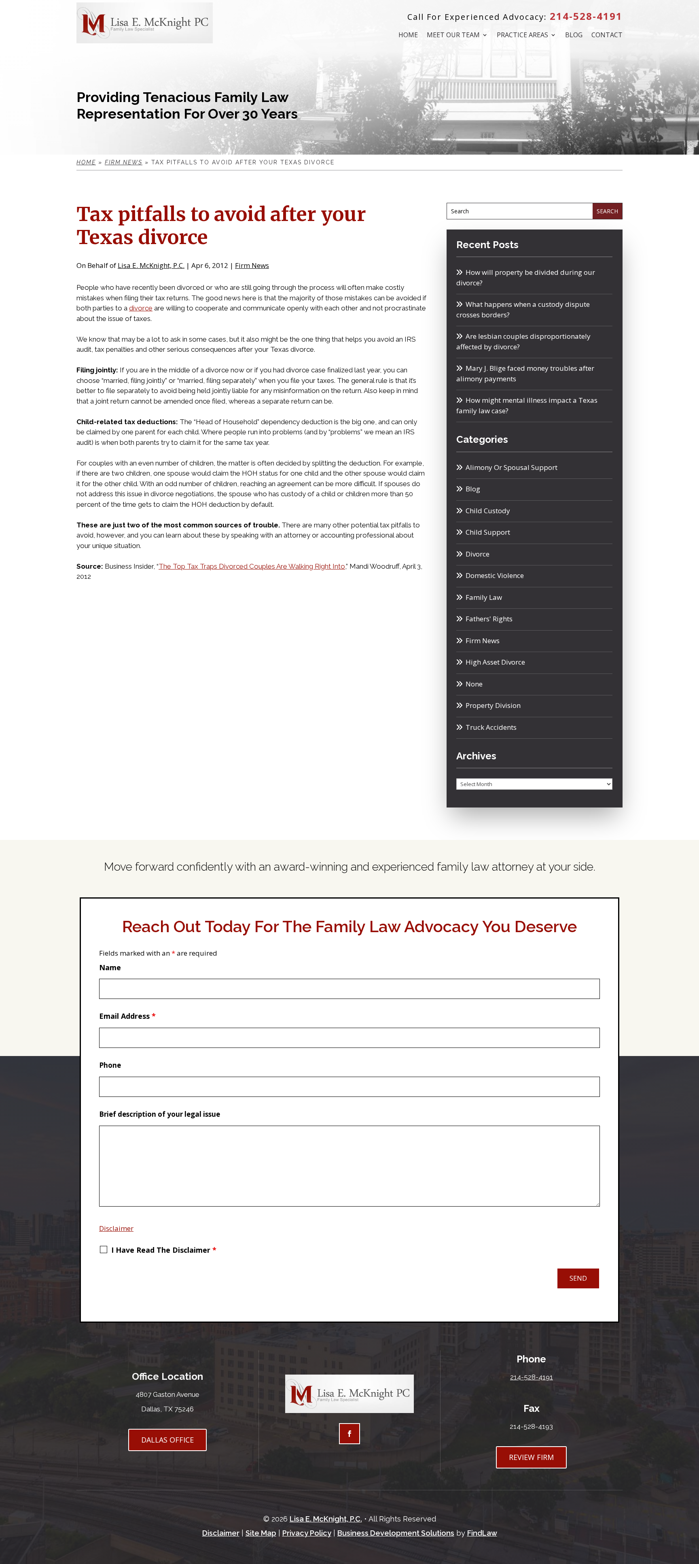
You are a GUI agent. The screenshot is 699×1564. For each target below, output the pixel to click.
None (474, 683)
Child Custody (488, 510)
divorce (141, 308)
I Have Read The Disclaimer (163, 1250)
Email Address (127, 1016)
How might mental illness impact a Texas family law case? (526, 405)
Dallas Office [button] (167, 1440)
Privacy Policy (306, 1533)
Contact (607, 35)
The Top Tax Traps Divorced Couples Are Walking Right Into (252, 566)
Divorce (477, 554)
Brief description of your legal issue (159, 1114)
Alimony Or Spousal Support (511, 467)
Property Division (493, 705)
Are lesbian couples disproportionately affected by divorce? (523, 341)
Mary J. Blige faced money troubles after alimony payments (525, 373)
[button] (690, 1504)
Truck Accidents (491, 727)
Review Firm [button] (531, 1457)
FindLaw (482, 1533)
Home (408, 35)
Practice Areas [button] (522, 35)
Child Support (488, 532)
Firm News (252, 265)
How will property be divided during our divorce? (525, 277)
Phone (110, 1065)
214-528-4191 (586, 16)
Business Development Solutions (395, 1533)
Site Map (261, 1533)
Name (110, 967)
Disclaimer (116, 1228)
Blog (573, 35)
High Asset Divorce (495, 662)
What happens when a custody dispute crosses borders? (523, 309)
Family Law (484, 597)
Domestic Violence (495, 575)
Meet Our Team (453, 35)
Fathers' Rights (489, 618)
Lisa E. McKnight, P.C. (151, 265)
